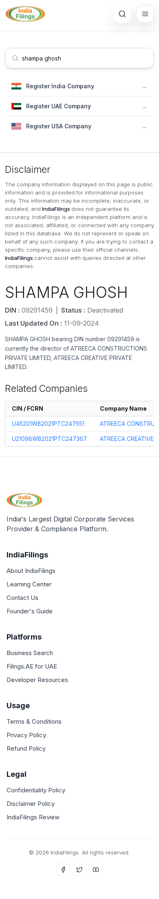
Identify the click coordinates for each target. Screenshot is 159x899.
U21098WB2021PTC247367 (49, 438)
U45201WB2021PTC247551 (48, 423)
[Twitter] (79, 869)
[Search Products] (122, 14)
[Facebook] (63, 869)
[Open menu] (145, 14)
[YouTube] (95, 869)
